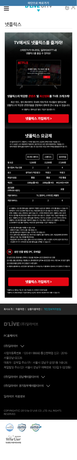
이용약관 (20, 309)
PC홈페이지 (10, 335)
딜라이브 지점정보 (14, 396)
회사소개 (8, 309)
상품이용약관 (33, 309)
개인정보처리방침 (52, 309)
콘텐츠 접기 (23, 346)
